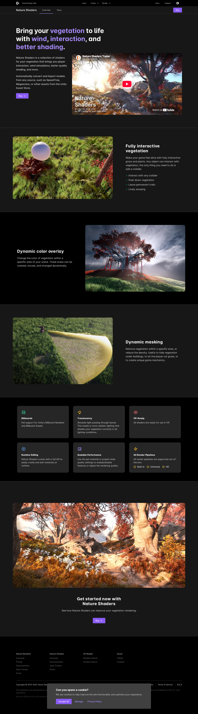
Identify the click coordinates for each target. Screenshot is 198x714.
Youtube (120, 662)
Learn (84, 3)
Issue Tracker (22, 669)
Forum (18, 673)
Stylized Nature (90, 662)
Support (168, 3)
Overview (20, 658)
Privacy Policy (94, 701)
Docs (157, 3)
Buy (21, 95)
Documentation (22, 665)
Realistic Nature (90, 658)
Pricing (19, 662)
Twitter (120, 658)
